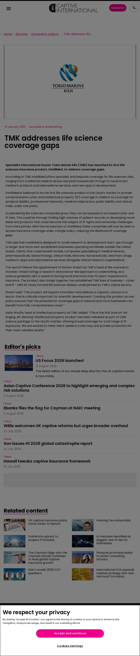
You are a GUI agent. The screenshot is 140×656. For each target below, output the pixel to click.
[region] (70, 630)
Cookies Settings (70, 646)
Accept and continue (70, 633)
